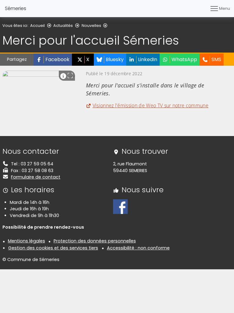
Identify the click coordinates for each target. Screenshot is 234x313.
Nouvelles (91, 25)
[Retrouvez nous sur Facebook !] (120, 206)
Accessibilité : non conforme (138, 248)
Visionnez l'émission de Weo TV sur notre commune (150, 105)
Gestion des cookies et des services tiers (53, 248)
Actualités (63, 25)
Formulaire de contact (35, 177)
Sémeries (15, 8)
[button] (53, 59)
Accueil (37, 25)
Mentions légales (26, 241)
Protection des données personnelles (95, 241)
